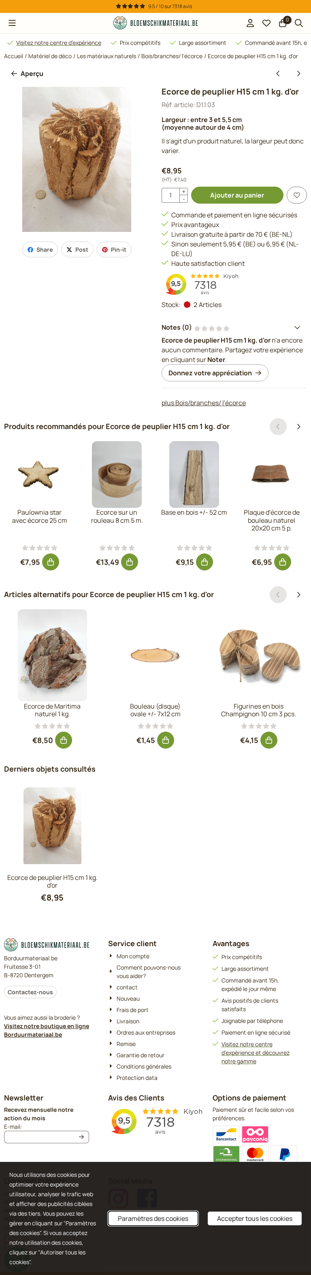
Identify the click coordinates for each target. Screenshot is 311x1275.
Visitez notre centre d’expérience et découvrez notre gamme (256, 1052)
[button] (12, 23)
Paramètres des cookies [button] (153, 1218)
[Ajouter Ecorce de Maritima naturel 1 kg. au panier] (63, 740)
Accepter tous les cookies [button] (254, 1218)
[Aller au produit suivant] (298, 73)
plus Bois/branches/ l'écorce (204, 402)
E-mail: (46, 1126)
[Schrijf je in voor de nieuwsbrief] (81, 1137)
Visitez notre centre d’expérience (58, 42)
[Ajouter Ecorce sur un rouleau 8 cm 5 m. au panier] (129, 561)
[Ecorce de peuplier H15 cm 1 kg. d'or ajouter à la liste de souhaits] (297, 195)
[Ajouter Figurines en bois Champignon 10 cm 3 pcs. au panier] (268, 740)
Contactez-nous (30, 992)
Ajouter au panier (237, 195)
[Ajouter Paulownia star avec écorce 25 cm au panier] (50, 561)
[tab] (234, 327)
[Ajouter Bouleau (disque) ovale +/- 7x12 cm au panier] (165, 740)
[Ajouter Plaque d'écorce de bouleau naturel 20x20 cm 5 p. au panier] (282, 561)
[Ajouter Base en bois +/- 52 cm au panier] (204, 561)
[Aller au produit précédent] (278, 73)
